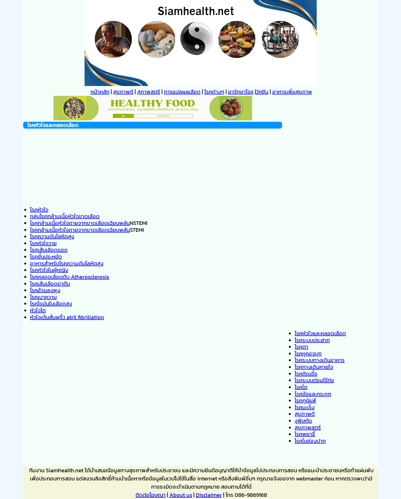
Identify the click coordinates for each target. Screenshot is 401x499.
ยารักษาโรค (240, 92)
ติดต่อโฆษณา (151, 495)
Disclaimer (209, 495)
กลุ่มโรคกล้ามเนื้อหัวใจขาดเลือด (65, 216)
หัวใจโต (38, 310)
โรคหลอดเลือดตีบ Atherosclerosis (69, 277)
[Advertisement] (152, 167)
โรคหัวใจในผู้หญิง (49, 270)
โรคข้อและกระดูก (313, 394)
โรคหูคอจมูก (308, 353)
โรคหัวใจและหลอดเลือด (320, 333)
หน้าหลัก (100, 92)
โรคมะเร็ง (305, 407)
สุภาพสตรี (148, 92)
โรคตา (301, 347)
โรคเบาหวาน (43, 297)
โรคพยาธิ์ (305, 434)
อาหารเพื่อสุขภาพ (292, 92)
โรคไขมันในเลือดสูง (51, 303)
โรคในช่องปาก (310, 441)
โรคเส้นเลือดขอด (49, 250)
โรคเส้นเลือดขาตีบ (50, 284)
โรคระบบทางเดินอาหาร (320, 360)
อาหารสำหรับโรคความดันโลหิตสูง (66, 263)
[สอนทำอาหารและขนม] (152, 118)
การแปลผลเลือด (182, 92)
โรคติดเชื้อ (306, 374)
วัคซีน (262, 92)
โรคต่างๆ (214, 92)
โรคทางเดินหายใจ (314, 367)
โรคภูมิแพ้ (305, 400)
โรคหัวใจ (39, 210)
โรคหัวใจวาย (43, 243)
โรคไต (301, 387)
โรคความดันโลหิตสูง (52, 236)
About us (180, 495)
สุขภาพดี (123, 92)
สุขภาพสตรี (308, 427)
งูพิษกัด (303, 421)
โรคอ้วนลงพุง (45, 290)
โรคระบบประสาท (312, 340)
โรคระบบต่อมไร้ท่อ (314, 380)
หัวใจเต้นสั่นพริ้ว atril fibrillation (67, 317)
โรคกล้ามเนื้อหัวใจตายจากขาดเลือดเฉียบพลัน (80, 223)
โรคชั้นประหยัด (46, 257)
